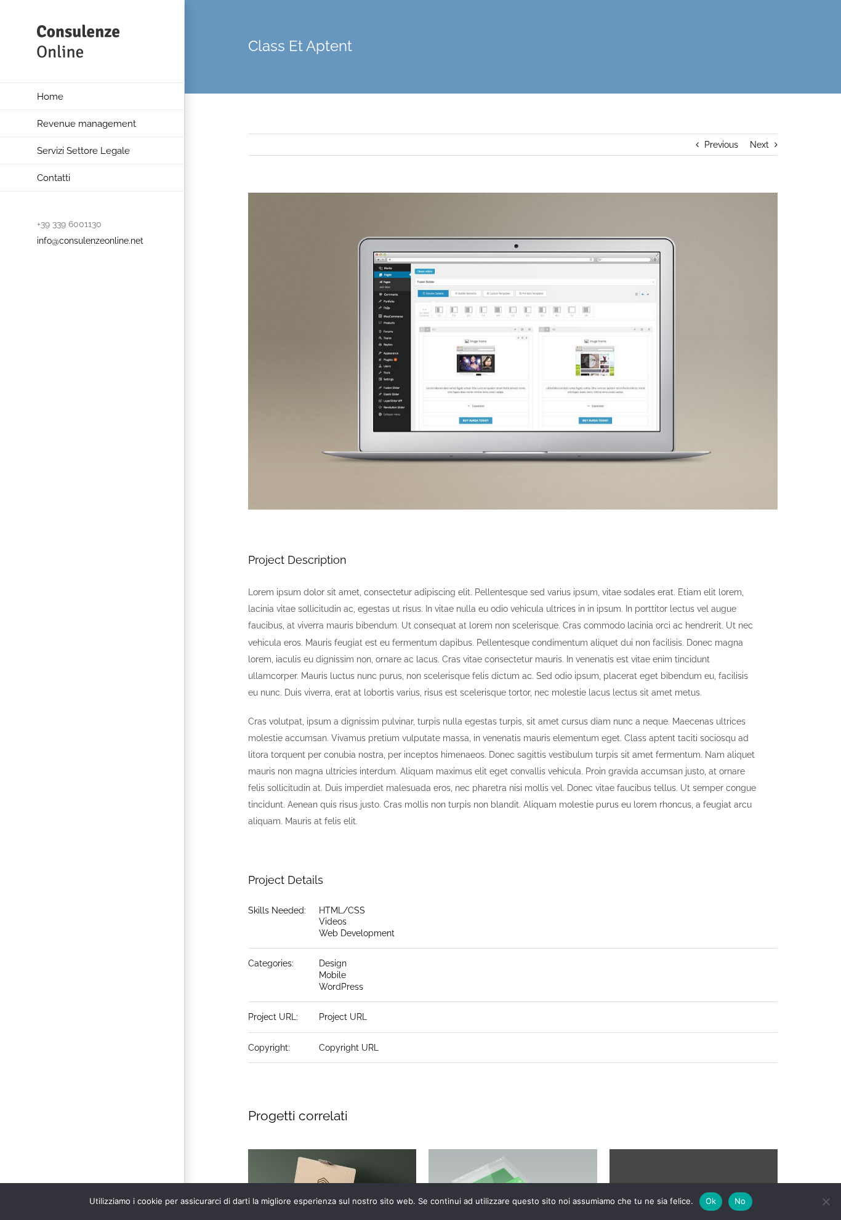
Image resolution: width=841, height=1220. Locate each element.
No (740, 1201)
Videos (333, 921)
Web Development (357, 933)
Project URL (343, 1017)
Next (759, 145)
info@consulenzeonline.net (90, 241)
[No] (825, 1201)
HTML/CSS (342, 910)
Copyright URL (349, 1048)
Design (333, 963)
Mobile (332, 975)
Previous (721, 145)
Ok (711, 1201)
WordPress (341, 987)
